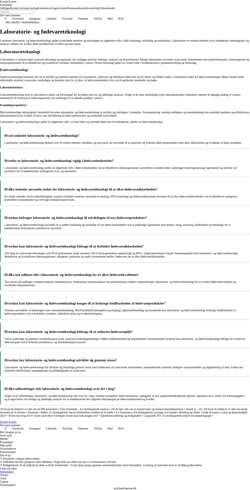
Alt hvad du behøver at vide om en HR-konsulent (28, 409)
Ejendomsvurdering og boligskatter (121, 415)
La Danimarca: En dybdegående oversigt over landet (146, 412)
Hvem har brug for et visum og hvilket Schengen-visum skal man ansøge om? (53, 415)
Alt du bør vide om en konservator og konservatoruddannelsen (147, 409)
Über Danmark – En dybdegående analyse (84, 409)
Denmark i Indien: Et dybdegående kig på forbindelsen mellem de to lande (70, 412)
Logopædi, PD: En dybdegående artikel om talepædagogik (178, 415)
